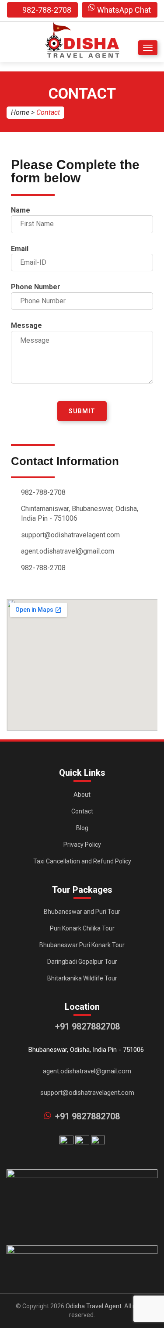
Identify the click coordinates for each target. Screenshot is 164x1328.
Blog (82, 827)
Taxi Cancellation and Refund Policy (82, 861)
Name (20, 210)
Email (19, 249)
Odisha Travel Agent (94, 1306)
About (82, 794)
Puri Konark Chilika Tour (82, 928)
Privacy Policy (82, 844)
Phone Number (35, 287)
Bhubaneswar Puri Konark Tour (82, 944)
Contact (82, 811)
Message (26, 325)
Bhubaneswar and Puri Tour (82, 911)
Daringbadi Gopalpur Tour (82, 961)
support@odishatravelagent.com (87, 1093)
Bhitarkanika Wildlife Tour (82, 978)
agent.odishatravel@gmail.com (87, 1071)
